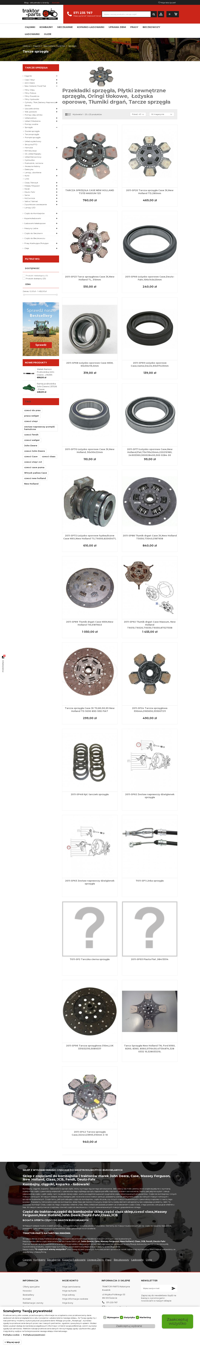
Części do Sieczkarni (33, 233)
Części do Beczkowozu (34, 238)
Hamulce (29, 147)
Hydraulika (30, 160)
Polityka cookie (11, 1335)
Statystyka (129, 1317)
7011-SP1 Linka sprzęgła (150, 880)
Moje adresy (68, 1295)
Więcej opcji (13, 1342)
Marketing (145, 1317)
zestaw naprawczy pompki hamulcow (39, 427)
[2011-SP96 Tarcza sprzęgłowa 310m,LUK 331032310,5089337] (90, 1011)
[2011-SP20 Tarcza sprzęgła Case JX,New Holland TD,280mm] (149, 156)
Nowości (27, 1290)
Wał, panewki (31, 112)
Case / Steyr (30, 80)
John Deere (30, 83)
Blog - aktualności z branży (36, 2)
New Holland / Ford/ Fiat (35, 86)
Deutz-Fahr (30, 192)
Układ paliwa (30, 118)
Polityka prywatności (34, 1335)
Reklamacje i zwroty (33, 1303)
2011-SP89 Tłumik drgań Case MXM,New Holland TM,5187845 (89, 623)
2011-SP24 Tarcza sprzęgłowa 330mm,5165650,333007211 (149, 710)
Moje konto (70, 1280)
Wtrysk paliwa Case (35, 473)
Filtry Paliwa (30, 93)
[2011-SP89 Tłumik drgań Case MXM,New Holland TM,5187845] (90, 587)
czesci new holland (35, 478)
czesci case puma (34, 467)
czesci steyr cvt (33, 462)
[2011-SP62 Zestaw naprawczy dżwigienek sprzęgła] (149, 760)
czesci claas (48, 456)
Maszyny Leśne (31, 228)
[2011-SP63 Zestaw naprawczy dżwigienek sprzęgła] (90, 846)
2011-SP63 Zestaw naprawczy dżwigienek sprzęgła (89, 882)
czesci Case (31, 456)
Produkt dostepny (36, 278)
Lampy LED (30, 207)
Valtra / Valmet (31, 201)
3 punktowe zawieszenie (36, 204)
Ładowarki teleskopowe (34, 223)
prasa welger (31, 415)
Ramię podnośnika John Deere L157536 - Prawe (47, 386)
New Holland (31, 483)
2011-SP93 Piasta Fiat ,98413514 (149, 959)
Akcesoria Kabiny (32, 166)
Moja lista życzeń (168, 2)
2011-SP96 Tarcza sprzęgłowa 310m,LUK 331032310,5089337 (89, 1047)
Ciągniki (28, 76)
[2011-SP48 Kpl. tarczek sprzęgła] (90, 760)
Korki (27, 175)
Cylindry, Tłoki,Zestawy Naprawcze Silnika (40, 104)
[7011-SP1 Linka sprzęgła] (149, 846)
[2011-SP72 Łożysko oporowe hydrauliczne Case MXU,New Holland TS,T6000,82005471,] (90, 501)
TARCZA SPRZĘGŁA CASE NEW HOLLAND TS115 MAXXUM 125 (89, 192)
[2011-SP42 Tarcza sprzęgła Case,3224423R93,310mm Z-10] (90, 1097)
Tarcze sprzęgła (32, 134)
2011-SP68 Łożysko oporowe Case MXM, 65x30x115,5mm (89, 364)
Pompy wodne (31, 124)
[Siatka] (66, 114)
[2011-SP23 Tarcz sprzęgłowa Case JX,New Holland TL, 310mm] (90, 242)
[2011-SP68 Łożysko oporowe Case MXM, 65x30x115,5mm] (90, 328)
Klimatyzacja (31, 150)
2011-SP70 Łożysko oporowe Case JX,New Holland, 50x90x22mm (89, 451)
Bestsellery (28, 1295)
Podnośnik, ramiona (34, 163)
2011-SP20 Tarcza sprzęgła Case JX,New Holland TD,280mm (149, 192)
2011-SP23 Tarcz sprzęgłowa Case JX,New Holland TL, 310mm (89, 278)
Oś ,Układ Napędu (33, 154)
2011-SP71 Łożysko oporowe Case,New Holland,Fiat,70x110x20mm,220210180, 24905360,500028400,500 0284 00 (149, 452)
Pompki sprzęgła (32, 137)
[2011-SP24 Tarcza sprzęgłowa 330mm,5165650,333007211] (149, 674)
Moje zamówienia (71, 1286)
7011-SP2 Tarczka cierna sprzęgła (90, 959)
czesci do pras (32, 410)
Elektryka (29, 169)
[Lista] (69, 114)
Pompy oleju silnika (33, 115)
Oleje (26, 248)
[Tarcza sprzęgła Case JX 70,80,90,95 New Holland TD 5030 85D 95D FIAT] (90, 674)
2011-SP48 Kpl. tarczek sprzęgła (90, 794)
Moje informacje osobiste (75, 1299)
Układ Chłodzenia (32, 121)
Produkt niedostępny (37, 275)
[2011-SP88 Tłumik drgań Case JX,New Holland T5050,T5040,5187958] (149, 501)
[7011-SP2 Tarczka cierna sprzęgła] (90, 929)
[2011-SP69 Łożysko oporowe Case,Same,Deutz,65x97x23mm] (149, 328)
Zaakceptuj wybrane (129, 1326)
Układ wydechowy (33, 141)
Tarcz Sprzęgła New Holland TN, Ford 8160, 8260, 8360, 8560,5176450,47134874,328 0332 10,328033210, (149, 1048)
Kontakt (56, 2)
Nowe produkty (36, 362)
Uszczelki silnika (32, 108)
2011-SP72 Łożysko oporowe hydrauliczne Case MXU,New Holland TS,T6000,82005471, (89, 537)
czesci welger (32, 440)
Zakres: (26, 291)
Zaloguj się (161, 14)
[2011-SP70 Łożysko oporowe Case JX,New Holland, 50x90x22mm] (90, 415)
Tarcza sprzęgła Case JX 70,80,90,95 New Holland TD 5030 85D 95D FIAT (90, 710)
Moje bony (67, 1303)
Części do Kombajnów (34, 213)
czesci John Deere (34, 451)
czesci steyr (31, 421)
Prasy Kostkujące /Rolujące (36, 243)
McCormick (30, 198)
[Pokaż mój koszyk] (176, 14)
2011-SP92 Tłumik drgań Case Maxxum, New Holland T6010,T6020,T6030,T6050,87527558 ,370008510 (150, 626)
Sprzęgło (29, 127)
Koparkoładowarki (32, 218)
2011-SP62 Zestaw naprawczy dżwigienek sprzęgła (149, 796)
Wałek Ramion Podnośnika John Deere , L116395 (45, 372)
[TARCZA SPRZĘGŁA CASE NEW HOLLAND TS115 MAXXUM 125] (90, 156)
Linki (27, 179)
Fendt (27, 189)
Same (27, 195)
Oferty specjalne (31, 1286)
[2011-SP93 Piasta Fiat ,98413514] (149, 929)
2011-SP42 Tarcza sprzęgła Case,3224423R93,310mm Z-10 (90, 1133)
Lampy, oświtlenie (33, 172)
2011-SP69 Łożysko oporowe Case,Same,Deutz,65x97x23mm (150, 364)
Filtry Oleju (30, 90)
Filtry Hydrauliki (32, 99)
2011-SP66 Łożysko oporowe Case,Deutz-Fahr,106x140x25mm (149, 278)
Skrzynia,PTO (31, 144)
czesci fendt (31, 434)
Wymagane (113, 1317)
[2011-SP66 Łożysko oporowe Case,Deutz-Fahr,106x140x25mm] (149, 242)
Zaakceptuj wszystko (177, 1321)
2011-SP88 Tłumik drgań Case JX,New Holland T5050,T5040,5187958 (150, 537)
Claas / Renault (31, 182)
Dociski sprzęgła (32, 131)
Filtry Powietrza (32, 96)
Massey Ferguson (32, 186)
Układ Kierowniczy (33, 157)
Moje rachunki (69, 1290)
